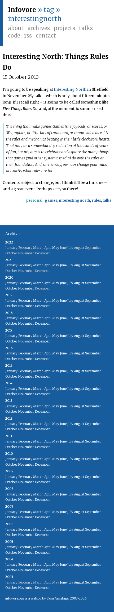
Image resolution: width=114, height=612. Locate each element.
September (93, 265)
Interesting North (70, 89)
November (26, 288)
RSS (28, 35)
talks (107, 200)
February (25, 265)
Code (14, 35)
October (11, 288)
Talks (86, 28)
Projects (64, 28)
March (38, 265)
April (47, 265)
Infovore (22, 10)
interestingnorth (74, 200)
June (63, 265)
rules (96, 200)
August (79, 265)
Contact (46, 35)
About (16, 28)
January (11, 265)
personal (34, 200)
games (51, 200)
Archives (39, 28)
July (70, 265)
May (55, 248)
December (42, 306)
